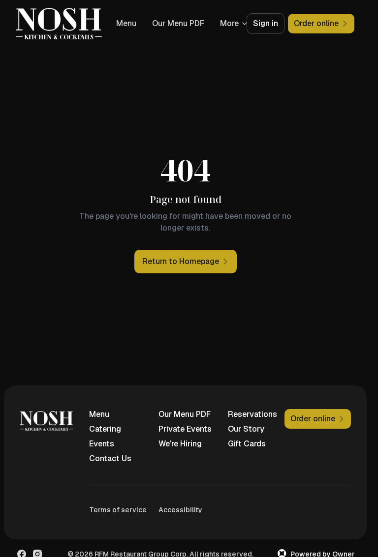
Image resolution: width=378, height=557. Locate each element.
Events (101, 444)
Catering (105, 429)
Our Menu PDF (184, 414)
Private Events (185, 429)
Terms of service (118, 509)
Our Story (246, 429)
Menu (183, 23)
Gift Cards (247, 444)
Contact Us (110, 458)
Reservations (252, 414)
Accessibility (180, 509)
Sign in (265, 23)
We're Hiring (180, 444)
